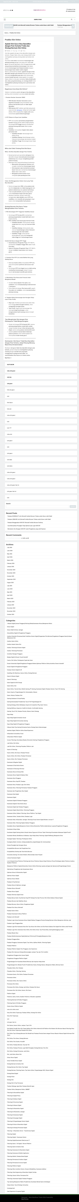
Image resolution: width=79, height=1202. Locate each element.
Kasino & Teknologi (12, 749)
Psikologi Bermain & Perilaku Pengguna (17, 1000)
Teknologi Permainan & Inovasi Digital (17, 1162)
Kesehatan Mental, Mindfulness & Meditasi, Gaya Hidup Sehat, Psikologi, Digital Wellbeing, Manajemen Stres (35, 835)
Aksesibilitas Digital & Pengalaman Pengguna (18, 633)
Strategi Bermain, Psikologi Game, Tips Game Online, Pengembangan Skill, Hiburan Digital (30, 1070)
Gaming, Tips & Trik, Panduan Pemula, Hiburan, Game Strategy (23, 711)
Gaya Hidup (10, 714)
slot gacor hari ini (11, 491)
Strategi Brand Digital (12, 1073)
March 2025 (10, 598)
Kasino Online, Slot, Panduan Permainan (17, 759)
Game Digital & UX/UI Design (14, 682)
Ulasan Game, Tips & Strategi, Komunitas (17, 1185)
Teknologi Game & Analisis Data (15, 1146)
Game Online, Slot (11, 686)
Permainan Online (11, 977)
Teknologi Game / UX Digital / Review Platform (19, 1143)
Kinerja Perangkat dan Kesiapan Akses (17, 845)
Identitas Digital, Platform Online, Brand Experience (20, 730)
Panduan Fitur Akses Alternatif (15, 907)
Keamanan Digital (11, 797)
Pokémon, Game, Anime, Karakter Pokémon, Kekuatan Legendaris (24, 996)
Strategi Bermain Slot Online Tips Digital (17, 1067)
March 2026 (10, 560)
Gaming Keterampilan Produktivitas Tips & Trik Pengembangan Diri (24, 701)
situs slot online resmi (13, 1009)
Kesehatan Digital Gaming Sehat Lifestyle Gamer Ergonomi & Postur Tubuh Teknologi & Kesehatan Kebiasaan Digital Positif (39, 832)
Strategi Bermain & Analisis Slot (15, 1064)
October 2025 (10, 576)
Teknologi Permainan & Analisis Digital (17, 1159)
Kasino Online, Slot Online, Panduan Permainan (19, 756)
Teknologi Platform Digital (14, 1166)
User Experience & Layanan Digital (16, 1191)
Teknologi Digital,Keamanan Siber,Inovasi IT (18, 1140)
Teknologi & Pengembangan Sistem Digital (18, 1121)
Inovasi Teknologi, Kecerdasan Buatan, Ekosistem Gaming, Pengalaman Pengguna (28, 740)
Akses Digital (10, 626)
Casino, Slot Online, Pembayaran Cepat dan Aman (20, 660)
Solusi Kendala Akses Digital (14, 1060)
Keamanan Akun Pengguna (14, 778)
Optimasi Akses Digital (13, 875)
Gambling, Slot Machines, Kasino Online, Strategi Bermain (22, 673)
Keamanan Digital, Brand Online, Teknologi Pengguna (20, 810)
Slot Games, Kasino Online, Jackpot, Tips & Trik (19, 1025)
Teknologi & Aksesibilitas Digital (15, 1092)
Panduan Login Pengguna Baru (15, 923)
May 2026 (9, 554)
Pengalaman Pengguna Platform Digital (17, 958)
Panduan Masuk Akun (12, 933)
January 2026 (10, 566)
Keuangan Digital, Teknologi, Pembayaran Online (19, 838)
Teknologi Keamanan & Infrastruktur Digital (18, 1150)
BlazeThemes (24, 1199)
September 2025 (11, 579)
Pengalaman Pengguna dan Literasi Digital (18, 955)
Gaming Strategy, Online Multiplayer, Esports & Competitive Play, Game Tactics (27, 705)
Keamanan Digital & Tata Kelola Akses (17, 803)
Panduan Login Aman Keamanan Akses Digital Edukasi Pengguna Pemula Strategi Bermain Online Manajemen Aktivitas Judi (39, 920)
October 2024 (10, 614)
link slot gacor (11, 390)
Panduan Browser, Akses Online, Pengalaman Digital (20, 904)
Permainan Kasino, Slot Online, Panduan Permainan (20, 974)
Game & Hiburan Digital (13, 676)
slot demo (9, 466)
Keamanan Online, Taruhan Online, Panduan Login (19, 816)
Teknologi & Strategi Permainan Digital (17, 1127)
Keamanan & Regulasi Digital (14, 762)
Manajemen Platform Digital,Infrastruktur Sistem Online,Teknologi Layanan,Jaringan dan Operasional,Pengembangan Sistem (39, 866)
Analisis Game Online (12, 641)
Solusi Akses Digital (12, 1057)
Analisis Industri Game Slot (14, 644)
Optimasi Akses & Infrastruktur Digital (17, 872)
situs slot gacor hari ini (13, 485)
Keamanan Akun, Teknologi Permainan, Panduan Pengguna (22, 787)
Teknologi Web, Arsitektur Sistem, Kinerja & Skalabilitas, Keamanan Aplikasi (26, 1169)
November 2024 (11, 611)
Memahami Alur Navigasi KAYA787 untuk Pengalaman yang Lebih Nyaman (27, 529)
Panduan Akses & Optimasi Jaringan (16, 885)
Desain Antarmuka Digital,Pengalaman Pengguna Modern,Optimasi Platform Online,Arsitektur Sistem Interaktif (35, 663)
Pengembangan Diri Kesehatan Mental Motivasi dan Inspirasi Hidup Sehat (26, 961)
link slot (9, 409)
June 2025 (9, 589)
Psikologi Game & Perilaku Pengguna (16, 1003)
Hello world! (26, 538)
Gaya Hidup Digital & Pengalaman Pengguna (18, 724)
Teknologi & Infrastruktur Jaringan (16, 1111)
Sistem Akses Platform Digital (15, 1006)
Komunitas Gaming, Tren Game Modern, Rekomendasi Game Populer (24, 854)
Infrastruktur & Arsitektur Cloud (15, 733)
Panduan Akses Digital (13, 891)
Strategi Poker (11, 1076)
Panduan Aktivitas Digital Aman (15, 894)
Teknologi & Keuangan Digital (14, 1118)
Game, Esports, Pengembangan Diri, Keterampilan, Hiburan (22, 692)
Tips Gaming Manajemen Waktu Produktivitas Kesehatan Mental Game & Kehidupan (28, 1182)
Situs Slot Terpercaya (12, 1016)
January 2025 (10, 605)
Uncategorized (11, 1188)
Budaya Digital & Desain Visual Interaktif (17, 657)
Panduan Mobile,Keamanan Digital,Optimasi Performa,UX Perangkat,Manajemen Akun (29, 936)
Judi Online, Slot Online (13, 743)
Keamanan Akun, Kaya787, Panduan (16, 781)
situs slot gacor (11, 415)
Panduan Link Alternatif (13, 917)
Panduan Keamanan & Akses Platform (17, 914)
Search (8, 503)
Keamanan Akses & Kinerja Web (15, 772)
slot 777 (9, 428)
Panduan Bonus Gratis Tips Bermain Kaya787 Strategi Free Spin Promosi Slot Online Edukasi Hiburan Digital (35, 898)
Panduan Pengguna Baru (13, 939)
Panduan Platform (11, 945)
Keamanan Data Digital (13, 794)
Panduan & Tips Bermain (13, 882)
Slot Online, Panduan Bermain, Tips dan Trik (18, 1044)
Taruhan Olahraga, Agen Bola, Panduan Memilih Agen (20, 1086)
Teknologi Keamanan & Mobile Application (18, 1153)
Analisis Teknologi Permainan (15, 650)
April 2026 (9, 557)
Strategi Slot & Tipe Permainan (15, 1083)
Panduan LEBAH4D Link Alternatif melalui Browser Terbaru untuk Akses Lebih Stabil (29, 519)
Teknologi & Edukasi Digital (14, 1099)
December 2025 (11, 569)
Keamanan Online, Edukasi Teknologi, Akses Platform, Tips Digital (24, 813)
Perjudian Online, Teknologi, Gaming (16, 971)
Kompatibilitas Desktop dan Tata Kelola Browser (19, 851)
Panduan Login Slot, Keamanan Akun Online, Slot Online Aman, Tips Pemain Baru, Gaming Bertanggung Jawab (35, 929)
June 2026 (9, 550)
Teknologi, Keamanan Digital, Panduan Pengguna (19, 1178)
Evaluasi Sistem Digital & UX (14, 670)
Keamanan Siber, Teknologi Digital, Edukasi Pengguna (21, 823)
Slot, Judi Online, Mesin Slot (14, 1054)
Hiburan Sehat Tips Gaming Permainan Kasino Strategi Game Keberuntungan (26, 727)
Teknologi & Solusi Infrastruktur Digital (17, 1124)
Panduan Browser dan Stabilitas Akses (17, 901)
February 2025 (10, 601)
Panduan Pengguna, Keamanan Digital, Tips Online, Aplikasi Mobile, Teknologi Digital (29, 942)
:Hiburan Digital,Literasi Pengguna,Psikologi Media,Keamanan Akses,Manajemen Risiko (29, 623)
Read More (7, 358)
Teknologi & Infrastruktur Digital (15, 1108)
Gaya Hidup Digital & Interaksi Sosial (16, 717)
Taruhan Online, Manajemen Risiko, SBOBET (18, 1089)
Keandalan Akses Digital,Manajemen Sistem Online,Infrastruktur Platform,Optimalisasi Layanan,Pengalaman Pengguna (37, 826)
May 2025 (9, 592)
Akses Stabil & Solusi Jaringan (15, 630)
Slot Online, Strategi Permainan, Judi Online (18, 1051)
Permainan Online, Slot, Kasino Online (16, 980)
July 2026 (9, 547)
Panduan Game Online (12, 910)
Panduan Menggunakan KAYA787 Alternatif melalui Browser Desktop (59, 25)
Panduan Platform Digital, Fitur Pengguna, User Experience (22, 949)
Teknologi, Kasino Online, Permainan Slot (17, 1175)
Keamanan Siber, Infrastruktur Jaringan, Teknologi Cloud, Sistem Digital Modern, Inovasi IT (30, 819)
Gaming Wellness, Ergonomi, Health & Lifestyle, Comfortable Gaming (25, 708)
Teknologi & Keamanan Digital (15, 1115)
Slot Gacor (10, 402)
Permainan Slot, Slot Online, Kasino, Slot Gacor (19, 990)
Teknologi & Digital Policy (13, 1095)
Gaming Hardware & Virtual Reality (16, 698)
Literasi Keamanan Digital (13, 858)
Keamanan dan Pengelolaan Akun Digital (17, 791)
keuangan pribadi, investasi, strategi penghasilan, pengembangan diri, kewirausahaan (29, 842)
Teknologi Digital (11, 1134)
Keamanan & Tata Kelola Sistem (15, 765)
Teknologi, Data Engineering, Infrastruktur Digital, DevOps (21, 1172)
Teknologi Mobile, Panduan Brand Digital (17, 1156)
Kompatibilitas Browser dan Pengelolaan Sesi (19, 848)
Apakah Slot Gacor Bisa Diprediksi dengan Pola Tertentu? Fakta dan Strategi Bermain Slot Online (18, 46)
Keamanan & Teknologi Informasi (15, 768)
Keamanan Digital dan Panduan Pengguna (17, 807)
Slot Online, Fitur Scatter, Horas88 (16, 1041)
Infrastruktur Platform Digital (14, 736)
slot (8, 396)
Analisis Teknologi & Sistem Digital (16, 647)
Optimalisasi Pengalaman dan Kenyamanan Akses (20, 869)
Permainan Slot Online (13, 984)
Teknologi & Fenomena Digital (15, 1102)
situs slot (9, 434)
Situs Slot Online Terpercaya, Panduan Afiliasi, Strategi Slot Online (24, 1012)
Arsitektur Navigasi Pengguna (14, 654)
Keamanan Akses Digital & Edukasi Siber (17, 775)
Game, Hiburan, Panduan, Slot (14, 695)
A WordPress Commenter (14, 538)
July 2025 (9, 585)
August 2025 (10, 582)
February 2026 (10, 563)
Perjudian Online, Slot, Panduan (15, 968)
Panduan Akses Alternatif (13, 888)
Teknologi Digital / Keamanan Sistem (16, 1137)
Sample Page (38, 19)
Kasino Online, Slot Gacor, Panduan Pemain (18, 752)
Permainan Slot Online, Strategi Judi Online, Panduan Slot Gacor (23, 987)
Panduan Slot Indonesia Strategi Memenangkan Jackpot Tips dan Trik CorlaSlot (27, 952)
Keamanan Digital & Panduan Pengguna (17, 800)
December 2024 (11, 608)
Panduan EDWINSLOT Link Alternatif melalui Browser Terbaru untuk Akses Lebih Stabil (30, 516)
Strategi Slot (10, 1079)
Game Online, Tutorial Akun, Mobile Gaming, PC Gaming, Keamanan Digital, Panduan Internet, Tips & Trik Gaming (36, 689)
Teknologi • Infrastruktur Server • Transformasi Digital (21, 1131)
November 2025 (11, 573)
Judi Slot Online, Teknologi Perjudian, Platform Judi (20, 746)
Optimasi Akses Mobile (13, 878)
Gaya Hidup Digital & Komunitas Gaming (17, 721)
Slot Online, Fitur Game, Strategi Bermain (17, 1038)
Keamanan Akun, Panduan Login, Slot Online (18, 784)
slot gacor (19, 110)
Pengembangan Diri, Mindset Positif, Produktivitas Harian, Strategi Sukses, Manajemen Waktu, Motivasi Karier (35, 965)
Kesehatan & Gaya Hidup (13, 829)
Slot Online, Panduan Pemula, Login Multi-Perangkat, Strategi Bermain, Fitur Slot (27, 1048)
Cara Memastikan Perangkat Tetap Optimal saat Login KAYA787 (51, 1)
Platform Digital (11, 993)
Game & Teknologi (12, 679)
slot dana (9, 459)
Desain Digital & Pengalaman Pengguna (17, 666)
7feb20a (8, 51)
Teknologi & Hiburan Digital (14, 1105)
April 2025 (9, 595)
